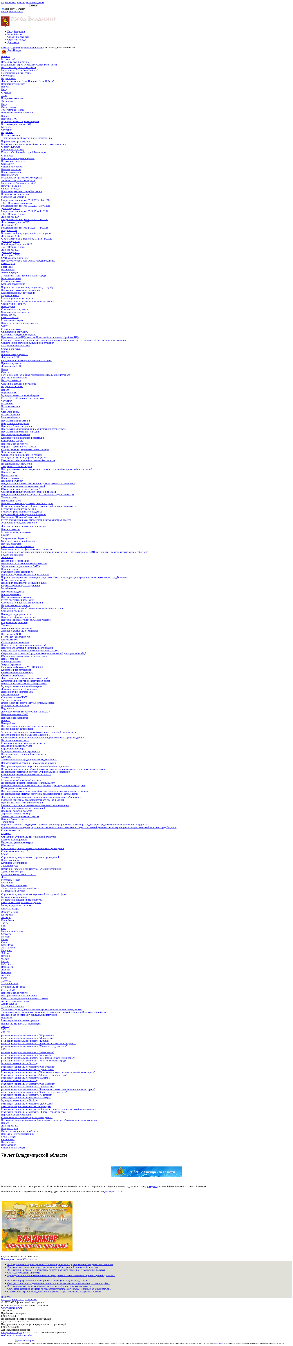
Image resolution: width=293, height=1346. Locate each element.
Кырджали (6, 950)
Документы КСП (10, 357)
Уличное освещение (11, 700)
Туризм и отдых (9, 865)
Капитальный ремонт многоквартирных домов (25, 680)
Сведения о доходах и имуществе (18, 334)
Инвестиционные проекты (15, 740)
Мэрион (5, 936)
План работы (8, 723)
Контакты (6, 127)
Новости (5, 56)
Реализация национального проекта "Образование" (28, 1066)
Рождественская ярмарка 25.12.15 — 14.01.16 (24, 211)
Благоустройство (10, 694)
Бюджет (5, 535)
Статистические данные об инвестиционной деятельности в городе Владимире (42, 737)
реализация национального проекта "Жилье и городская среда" (34, 1046)
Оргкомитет (7, 164)
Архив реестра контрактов (15, 1001)
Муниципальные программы (16, 532)
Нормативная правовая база (15, 141)
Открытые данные (10, 412)
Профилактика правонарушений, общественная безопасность (33, 429)
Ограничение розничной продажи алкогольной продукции (32, 608)
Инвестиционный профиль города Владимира (25, 735)
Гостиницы (7, 882)
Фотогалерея (7, 75)
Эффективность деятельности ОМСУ (20, 566)
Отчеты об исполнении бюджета (18, 541)
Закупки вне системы (12, 1006)
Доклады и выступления (14, 377)
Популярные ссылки (12, 1259)
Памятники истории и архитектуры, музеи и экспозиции (31, 869)
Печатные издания (11, 186)
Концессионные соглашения (16, 669)
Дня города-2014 (113, 1191)
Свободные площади (12, 611)
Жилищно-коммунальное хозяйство (19, 630)
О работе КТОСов (10, 146)
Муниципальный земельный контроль (21, 780)
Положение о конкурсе (13, 161)
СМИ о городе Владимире (15, 258)
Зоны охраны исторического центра (20, 816)
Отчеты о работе (9, 317)
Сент (3, 928)
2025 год (5, 1026)
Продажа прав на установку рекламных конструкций (29, 1015)
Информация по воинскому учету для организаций (27, 726)
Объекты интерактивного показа (18, 874)
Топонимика (7, 822)
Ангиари (6, 917)
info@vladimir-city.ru (11, 1332)
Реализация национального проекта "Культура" (26, 1077)
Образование (8, 845)
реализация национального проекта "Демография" (27, 1038)
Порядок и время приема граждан (18, 446)
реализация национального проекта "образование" (27, 1052)
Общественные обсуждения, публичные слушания (27, 342)
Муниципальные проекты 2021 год (19, 1063)
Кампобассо (7, 920)
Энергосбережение (11, 664)
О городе (6, 92)
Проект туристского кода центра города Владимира (28, 260)
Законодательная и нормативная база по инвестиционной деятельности (38, 732)
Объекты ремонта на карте (15, 642)
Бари (3, 925)
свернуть (6, 1296)
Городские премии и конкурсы (17, 842)
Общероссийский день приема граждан (21, 455)
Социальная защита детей (14, 851)
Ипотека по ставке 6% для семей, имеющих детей (27, 503)
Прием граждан (9, 475)
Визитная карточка (11, 278)
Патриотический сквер (13, 84)
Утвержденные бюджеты (14, 538)
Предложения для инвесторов (16, 746)
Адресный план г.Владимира (16, 813)
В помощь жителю (11, 661)
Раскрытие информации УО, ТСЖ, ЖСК (22, 667)
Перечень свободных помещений (18, 617)
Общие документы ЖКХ (14, 697)
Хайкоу (5, 953)
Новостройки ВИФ (11, 500)
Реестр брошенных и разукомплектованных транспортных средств (36, 520)
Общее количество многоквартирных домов (24, 656)
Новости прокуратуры (13, 478)
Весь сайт (9, 8)
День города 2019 (10, 241)
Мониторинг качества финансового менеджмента (27, 549)
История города (9, 1128)
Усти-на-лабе (8, 947)
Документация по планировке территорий (23, 808)
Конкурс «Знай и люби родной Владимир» (23, 152)
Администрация (9, 272)
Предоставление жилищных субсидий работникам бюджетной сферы (37, 494)
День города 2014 (10, 1125)
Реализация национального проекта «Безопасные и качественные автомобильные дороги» (48, 1109)
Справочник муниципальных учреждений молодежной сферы (33, 894)
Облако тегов (30, 1259)
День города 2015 (10, 208)
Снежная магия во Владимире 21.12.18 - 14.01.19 (26, 238)
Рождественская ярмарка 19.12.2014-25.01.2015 (25, 205)
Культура (6, 833)
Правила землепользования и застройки (22, 802)
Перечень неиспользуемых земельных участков (26, 619)
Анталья (5, 975)
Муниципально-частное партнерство (20, 751)
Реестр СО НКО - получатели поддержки (22, 398)
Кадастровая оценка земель (15, 788)
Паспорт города (9, 569)
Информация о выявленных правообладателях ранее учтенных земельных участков (45, 791)
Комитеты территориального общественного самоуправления (33, 144)
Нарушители (7, 708)
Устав (4, 95)
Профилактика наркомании (15, 420)
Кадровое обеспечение (13, 284)
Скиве (4, 942)
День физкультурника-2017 (15, 222)
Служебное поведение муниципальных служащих (27, 301)
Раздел (21, 8)
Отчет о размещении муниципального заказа (24, 998)
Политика (219, 1343)
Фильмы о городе (10, 188)
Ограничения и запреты (13, 303)
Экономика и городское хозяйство (19, 522)
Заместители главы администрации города (23, 275)
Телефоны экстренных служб (16, 466)
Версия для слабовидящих (30, 2)
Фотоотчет (6, 129)
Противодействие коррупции (16, 426)
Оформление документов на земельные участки (26, 774)
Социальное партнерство (14, 622)
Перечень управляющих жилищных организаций (27, 648)
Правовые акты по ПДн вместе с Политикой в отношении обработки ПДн (40, 337)
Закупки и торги (9, 983)
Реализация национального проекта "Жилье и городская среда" (34, 1075)
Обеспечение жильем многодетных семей (23, 486)
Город (14, 47)
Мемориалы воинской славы (16, 73)
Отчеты (5, 372)
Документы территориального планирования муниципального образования (41, 797)
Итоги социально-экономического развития (24, 563)
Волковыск (7, 967)
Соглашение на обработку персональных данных (26, 1117)
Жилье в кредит (9, 497)
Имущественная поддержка (15, 605)
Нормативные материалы (14, 717)
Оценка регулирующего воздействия (20, 585)
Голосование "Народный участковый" (21, 517)
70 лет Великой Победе (13, 110)
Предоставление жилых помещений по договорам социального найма (38, 483)
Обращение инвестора (13, 748)
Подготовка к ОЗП (11, 634)
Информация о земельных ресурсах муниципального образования (35, 771)
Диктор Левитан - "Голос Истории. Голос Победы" (27, 81)
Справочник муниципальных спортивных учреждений (30, 857)
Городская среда (9, 639)
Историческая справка (13, 98)
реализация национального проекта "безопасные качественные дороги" (38, 1058)
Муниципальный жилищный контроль (21, 686)
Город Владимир (16, 31)
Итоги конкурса (9, 175)
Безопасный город (10, 417)
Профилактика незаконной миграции (20, 431)
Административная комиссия (16, 628)
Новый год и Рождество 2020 (16, 244)
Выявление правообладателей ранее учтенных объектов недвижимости (38, 506)
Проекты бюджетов (11, 543)
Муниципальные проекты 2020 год (19, 1080)
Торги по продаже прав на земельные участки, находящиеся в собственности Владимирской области (54, 1012)
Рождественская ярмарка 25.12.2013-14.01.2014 (25, 200)
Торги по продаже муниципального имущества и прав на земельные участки (41, 1009)
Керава (4, 939)
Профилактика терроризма (15, 423)
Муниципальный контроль (15, 705)
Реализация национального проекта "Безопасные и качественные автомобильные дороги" (48, 1072)
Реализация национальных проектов (20, 1020)
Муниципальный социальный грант (20, 121)
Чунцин (5, 958)
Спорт (4, 854)
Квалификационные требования (18, 292)
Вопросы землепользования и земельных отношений (28, 763)
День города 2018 (10, 236)
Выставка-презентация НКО (16, 124)
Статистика (31, 1299)
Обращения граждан (18, 37)
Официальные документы (14, 309)
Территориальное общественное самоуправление (26, 138)
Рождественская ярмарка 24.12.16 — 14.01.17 (24, 219)
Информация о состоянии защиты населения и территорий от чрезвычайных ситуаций (46, 469)
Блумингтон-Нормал (12, 931)
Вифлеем (6, 972)
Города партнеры (10, 908)
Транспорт (6, 625)
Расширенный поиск (12, 11)
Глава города (8, 263)
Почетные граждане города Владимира (21, 191)
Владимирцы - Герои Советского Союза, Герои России (29, 64)
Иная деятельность (11, 380)
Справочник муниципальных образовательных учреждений (32, 848)
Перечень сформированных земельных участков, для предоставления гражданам (43, 785)
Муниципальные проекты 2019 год (19, 1100)
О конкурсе (7, 155)
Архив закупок (9, 1004)
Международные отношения (16, 905)
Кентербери (7, 914)
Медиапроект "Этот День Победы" (19, 70)
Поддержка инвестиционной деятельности (23, 754)
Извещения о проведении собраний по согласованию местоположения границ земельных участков (53, 769)
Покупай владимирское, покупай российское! (25, 574)
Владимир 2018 (9, 230)
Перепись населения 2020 (14, 714)
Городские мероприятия (30, 47)
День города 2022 (10, 252)
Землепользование (10, 777)
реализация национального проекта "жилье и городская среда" (34, 1060)
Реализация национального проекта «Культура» (26, 1106)
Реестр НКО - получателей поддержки (21, 902)
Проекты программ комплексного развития (24, 683)
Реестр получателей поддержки (17, 600)
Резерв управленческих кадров (17, 298)
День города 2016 (10, 216)
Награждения (8, 306)
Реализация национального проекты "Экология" (26, 1095)
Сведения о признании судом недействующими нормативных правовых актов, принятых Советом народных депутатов (64, 340)
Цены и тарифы (9, 659)
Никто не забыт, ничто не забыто (18, 67)
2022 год (5, 1049)
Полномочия (7, 269)
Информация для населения (15, 434)
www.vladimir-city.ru (11, 1307)
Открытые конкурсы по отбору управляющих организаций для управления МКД (43, 653)
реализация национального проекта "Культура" (26, 1040)
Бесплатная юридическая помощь (18, 509)
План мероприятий (11, 169)
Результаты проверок (12, 320)
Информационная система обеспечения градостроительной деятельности (39, 793)
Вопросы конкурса (11, 172)
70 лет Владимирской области (17, 203)
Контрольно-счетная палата (15, 345)
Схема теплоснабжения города (17, 672)
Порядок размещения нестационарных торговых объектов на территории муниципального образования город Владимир (64, 577)
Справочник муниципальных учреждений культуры (28, 837)
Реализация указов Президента (17, 571)
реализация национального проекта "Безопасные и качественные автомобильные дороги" (48, 1089)
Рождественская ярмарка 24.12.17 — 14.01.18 (24, 227)
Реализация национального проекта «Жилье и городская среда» (34, 1112)
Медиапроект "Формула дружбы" (18, 183)
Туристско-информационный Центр (20, 888)
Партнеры (6, 1017)
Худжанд (6, 980)
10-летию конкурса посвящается (18, 180)
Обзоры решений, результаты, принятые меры (25, 449)
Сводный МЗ (8, 990)
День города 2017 (10, 225)
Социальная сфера (10, 830)
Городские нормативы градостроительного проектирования (32, 800)
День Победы (14, 50)
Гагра (4, 978)
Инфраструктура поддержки (16, 597)
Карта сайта (18, 1299)
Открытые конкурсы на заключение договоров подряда (30, 650)
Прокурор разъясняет (12, 481)
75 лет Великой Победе (13, 247)
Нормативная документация (16, 1114)
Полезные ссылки (10, 135)
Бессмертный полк (11, 59)
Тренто (5, 923)
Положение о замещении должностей (20, 290)
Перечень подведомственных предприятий (23, 645)
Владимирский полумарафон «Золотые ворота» (26, 233)
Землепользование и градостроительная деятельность (29, 759)
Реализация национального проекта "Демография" (27, 1069)
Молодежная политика (13, 891)
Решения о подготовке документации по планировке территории (35, 805)
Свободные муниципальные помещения (22, 602)
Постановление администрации (17, 158)
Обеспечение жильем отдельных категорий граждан (28, 491)
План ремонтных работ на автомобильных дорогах (27, 702)
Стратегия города (16, 39)
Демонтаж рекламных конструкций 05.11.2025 (25, 711)
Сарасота (6, 934)
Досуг (4, 877)
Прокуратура (8, 472)
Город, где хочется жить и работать (19, 1131)
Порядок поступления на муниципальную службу (27, 287)
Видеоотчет (7, 132)
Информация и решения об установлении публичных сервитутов (35, 766)
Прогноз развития (10, 529)
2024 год (5, 1029)
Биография (7, 266)
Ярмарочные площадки (13, 580)
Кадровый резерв (10, 295)
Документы (13, 42)
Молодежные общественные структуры (22, 899)
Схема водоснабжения (13, 675)
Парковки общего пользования (17, 691)
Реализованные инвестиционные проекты (23, 743)
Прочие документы (11, 363)
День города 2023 (10, 255)
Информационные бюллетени (17, 463)
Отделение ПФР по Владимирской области (23, 514)
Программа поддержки (13, 591)
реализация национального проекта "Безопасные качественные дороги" (38, 1043)
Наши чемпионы (10, 860)
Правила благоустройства (14, 819)
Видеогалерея (8, 78)
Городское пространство (14, 885)
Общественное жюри (12, 166)
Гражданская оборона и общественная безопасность (28, 460)
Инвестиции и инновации (15, 560)
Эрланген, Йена (9, 912)
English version (8, 2)
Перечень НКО (9, 118)
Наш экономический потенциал (17, 1134)
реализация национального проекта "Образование (27, 1035)
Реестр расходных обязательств (17, 546)
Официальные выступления (16, 312)
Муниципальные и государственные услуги (24, 457)
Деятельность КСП (11, 366)
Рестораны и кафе (10, 880)
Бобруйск (6, 964)
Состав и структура (11, 281)
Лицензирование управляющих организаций (24, 678)
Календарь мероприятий (14, 839)
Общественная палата (12, 149)
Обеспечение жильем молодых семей (20, 489)
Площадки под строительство (16, 614)
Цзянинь (5, 956)
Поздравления (8, 1145)
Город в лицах (8, 107)
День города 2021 (10, 249)
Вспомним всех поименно (15, 62)
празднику (152, 1186)
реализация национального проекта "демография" (27, 1055)
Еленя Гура (7, 945)
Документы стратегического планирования (23, 526)
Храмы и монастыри (12, 871)
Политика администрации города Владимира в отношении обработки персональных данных (50, 1120)
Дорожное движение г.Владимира (19, 689)
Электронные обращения (14, 452)
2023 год (5, 1032)
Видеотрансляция (10, 414)
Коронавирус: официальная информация (22, 437)
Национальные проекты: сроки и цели (21, 1023)
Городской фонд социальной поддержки (22, 511)
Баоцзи (5, 961)
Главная (5, 47)
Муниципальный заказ (13, 986)
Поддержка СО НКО (12, 386)
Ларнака (5, 969)
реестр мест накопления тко (15, 637)
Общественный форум (13, 1147)
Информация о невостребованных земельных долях (28, 782)
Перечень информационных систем (19, 323)
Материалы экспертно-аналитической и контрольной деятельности (36, 375)
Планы (4, 369)
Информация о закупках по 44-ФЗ (19, 995)
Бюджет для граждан (12, 554)
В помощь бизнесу (11, 594)
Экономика (7, 557)
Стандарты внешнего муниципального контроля (26, 360)
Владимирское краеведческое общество (21, 177)
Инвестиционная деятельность (17, 728)
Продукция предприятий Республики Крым (24, 582)
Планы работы (8, 314)
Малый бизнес (14, 34)
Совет (4, 325)
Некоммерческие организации (17, 112)
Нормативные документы (14, 354)
